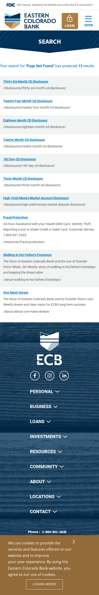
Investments (45, 436)
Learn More (44, 584)
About (37, 481)
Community (44, 466)
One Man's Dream (15, 292)
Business (40, 406)
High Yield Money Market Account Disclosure (36, 198)
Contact (40, 511)
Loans (37, 421)
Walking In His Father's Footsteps (27, 255)
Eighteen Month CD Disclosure (25, 120)
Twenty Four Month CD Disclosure (27, 101)
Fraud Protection (15, 217)
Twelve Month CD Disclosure (24, 139)
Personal (41, 391)
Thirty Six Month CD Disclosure (25, 81)
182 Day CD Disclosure (19, 159)
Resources (43, 451)
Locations (42, 496)
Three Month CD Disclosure (23, 178)
